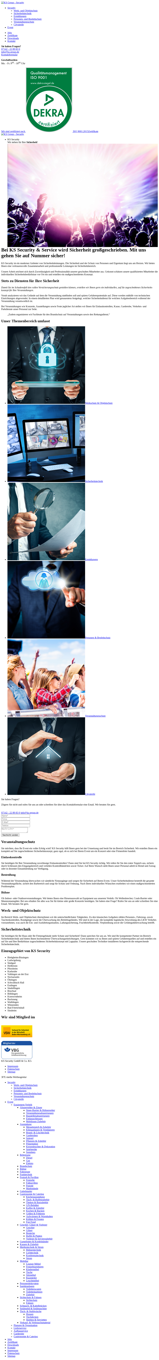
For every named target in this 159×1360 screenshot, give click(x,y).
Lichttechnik (32, 1252)
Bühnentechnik (33, 1250)
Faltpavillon (32, 1183)
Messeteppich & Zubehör (38, 1127)
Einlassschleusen (34, 1118)
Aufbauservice (21, 1331)
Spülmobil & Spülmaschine (33, 1308)
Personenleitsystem (29, 1283)
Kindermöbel (32, 1269)
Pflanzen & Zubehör (36, 1141)
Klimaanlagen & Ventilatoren (40, 1129)
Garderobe (19, 1333)
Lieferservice (20, 1328)
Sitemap (11, 1071)
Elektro (29, 1163)
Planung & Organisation (25, 1325)
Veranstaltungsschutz (24, 21)
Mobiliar (24, 1261)
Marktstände (32, 1188)
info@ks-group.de (30, 812)
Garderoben (32, 1135)
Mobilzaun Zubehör (36, 1121)
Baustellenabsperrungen (38, 1116)
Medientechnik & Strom (31, 1247)
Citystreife (19, 24)
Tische (29, 1272)
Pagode (29, 1185)
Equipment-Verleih (23, 1104)
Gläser (29, 1230)
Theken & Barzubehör (37, 1202)
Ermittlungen (20, 16)
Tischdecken (32, 1317)
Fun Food (31, 1222)
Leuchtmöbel (32, 1280)
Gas (28, 1160)
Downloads (13, 38)
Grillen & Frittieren (35, 1213)
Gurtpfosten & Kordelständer (34, 1241)
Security (11, 8)
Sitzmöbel (31, 1275)
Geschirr (30, 1227)
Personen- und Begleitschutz (28, 19)
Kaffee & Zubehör (35, 1208)
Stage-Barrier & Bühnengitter (40, 1110)
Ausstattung (26, 1124)
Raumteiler (31, 1278)
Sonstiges (30, 1152)
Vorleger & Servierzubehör (39, 1238)
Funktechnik (26, 1174)
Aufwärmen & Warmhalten (39, 1216)
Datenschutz (13, 1069)
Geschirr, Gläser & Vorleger (33, 1224)
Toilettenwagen (33, 1289)
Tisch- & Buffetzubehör (37, 1199)
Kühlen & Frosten (35, 1219)
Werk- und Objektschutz (26, 10)
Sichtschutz (31, 1300)
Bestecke (30, 1233)
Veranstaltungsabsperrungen (40, 1113)
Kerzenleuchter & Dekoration (40, 1146)
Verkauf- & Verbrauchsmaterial (35, 1322)
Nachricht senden (10, 835)
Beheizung (25, 1155)
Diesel (29, 1157)
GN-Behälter (32, 1205)
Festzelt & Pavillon (29, 1177)
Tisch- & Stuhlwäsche (30, 1311)
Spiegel (29, 1138)
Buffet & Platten (34, 1236)
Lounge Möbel (33, 1264)
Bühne (23, 1169)
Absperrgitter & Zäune (31, 1107)
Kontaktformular (9, 54)
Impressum (12, 1066)
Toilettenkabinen (34, 1291)
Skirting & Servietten (36, 1319)
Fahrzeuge (25, 1171)
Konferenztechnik (35, 1255)
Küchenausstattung (35, 1197)
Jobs (9, 32)
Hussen (29, 1314)
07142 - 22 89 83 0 (10, 49)
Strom (29, 1258)
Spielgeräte (31, 1149)
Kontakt (11, 41)
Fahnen (29, 1303)
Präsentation (32, 1143)
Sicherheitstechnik (23, 13)
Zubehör (30, 1294)
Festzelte (30, 1180)
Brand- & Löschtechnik (37, 1132)
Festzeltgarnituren (34, 1266)
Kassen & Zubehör (29, 1244)
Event (10, 27)
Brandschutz (26, 1166)
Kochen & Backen (35, 1210)
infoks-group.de (10, 52)
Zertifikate (12, 35)
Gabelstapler (26, 1191)
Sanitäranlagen (27, 1286)
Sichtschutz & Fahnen (30, 1297)
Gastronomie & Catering (32, 1194)
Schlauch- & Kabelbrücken (33, 1305)
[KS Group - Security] (12, 2)
